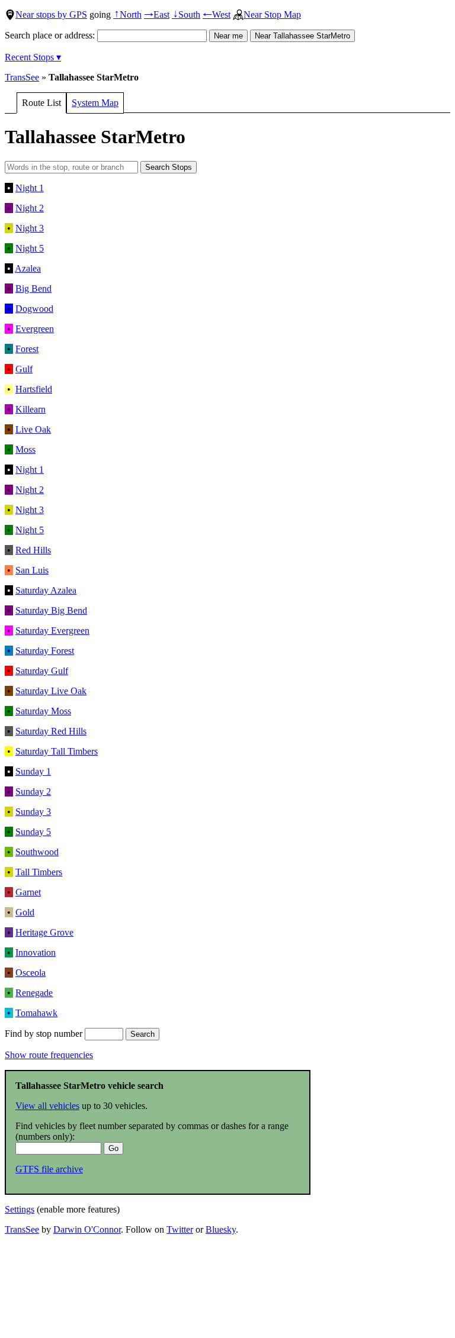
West (216, 14)
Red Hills (33, 550)
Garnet (28, 892)
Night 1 (29, 188)
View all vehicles (47, 1106)
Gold (24, 912)
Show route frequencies (49, 1055)
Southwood (37, 852)
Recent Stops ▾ (33, 57)
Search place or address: (51, 35)
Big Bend (33, 288)
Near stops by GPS (51, 14)
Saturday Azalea (45, 590)
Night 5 (29, 248)
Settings (19, 1209)
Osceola (30, 973)
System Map (95, 103)
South (186, 14)
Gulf (24, 369)
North (127, 14)
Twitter (179, 1229)
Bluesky (221, 1229)
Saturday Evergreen (52, 631)
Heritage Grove (44, 932)
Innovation (35, 952)
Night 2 (29, 208)
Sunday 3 (33, 812)
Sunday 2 (33, 791)
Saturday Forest (44, 651)
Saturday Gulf (41, 671)
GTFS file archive (49, 1169)
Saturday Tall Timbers (56, 751)
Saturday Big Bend (51, 610)
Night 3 (29, 228)
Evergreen (34, 329)
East (156, 14)
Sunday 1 (33, 771)
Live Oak (33, 429)
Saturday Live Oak (50, 691)
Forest (27, 349)
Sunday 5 (33, 832)
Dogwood (34, 309)
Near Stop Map (272, 14)
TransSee (22, 77)
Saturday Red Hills (50, 731)
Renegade (34, 993)
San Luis (32, 570)
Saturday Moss (43, 711)
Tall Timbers (38, 872)
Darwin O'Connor (87, 1229)
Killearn (30, 409)
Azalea (28, 268)
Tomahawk (36, 1013)
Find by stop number (45, 1034)
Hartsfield (33, 389)
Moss (25, 449)
